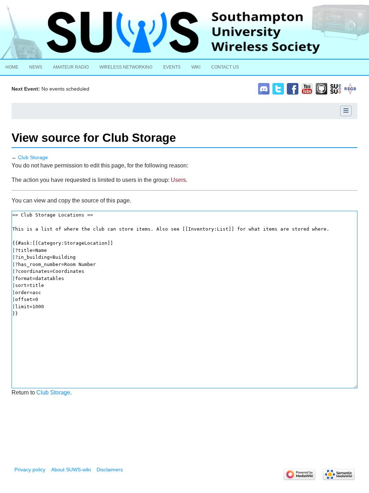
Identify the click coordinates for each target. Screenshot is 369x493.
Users (178, 180)
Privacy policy (29, 469)
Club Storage (33, 157)
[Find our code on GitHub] (321, 88)
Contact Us (225, 67)
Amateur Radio (71, 67)
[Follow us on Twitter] (278, 88)
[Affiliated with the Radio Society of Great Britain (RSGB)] (350, 88)
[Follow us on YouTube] (307, 88)
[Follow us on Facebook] (292, 88)
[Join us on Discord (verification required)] (263, 88)
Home (11, 67)
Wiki (195, 67)
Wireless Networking (125, 67)
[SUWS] (184, 32)
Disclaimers (110, 469)
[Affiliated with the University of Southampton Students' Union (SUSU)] (335, 88)
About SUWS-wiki (71, 469)
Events (172, 67)
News (35, 67)
